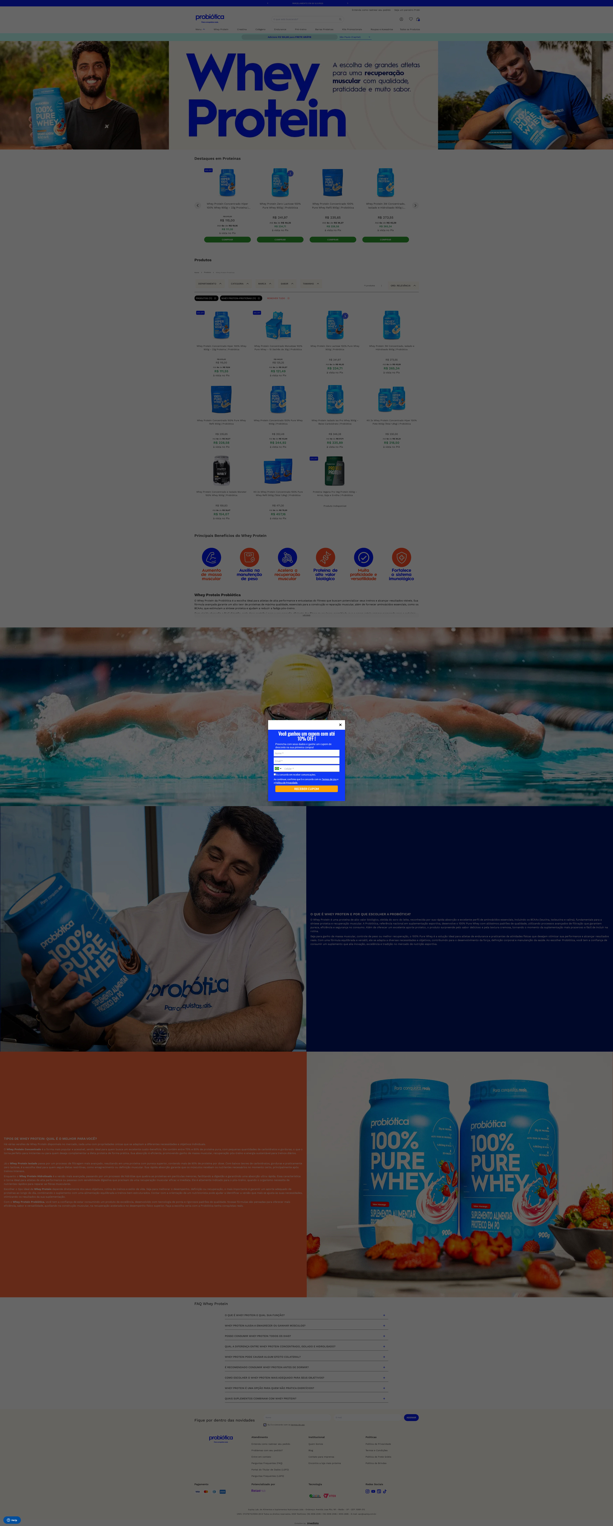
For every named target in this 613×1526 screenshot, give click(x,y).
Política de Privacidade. (286, 782)
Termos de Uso (329, 779)
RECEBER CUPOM (306, 788)
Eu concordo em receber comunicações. (296, 774)
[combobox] (278, 768)
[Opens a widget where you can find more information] (12, 1520)
